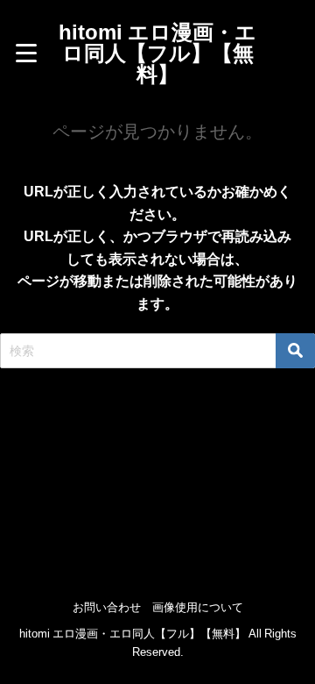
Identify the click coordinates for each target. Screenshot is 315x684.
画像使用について (197, 607)
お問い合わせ (107, 607)
